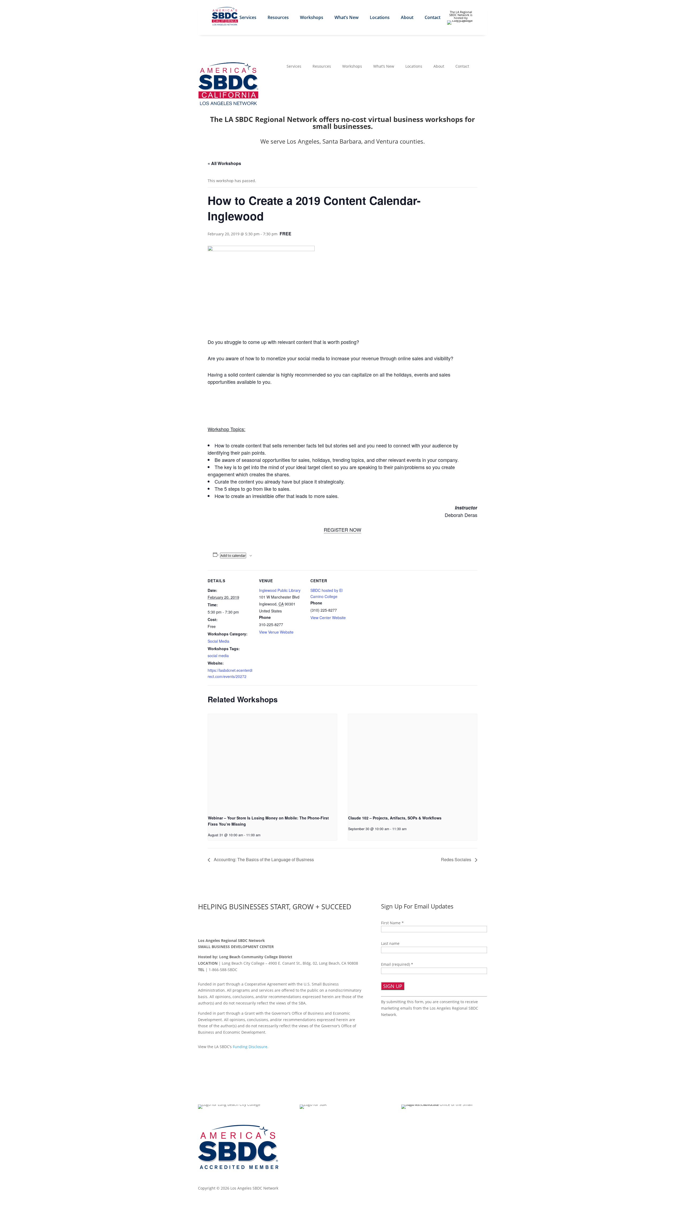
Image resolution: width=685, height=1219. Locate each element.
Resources (278, 18)
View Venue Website (276, 632)
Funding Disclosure (250, 1046)
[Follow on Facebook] (202, 925)
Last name (390, 943)
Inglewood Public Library (279, 590)
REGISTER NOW (342, 529)
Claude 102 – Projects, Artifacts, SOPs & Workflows (395, 818)
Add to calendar (233, 555)
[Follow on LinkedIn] (224, 925)
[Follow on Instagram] (236, 925)
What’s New (346, 18)
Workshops (311, 18)
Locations (380, 18)
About (407, 18)
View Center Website (328, 617)
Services (247, 18)
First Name (392, 922)
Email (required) (397, 964)
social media (218, 655)
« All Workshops (224, 163)
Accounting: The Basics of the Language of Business (263, 859)
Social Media (218, 641)
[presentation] (272, 762)
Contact (432, 18)
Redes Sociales (456, 859)
